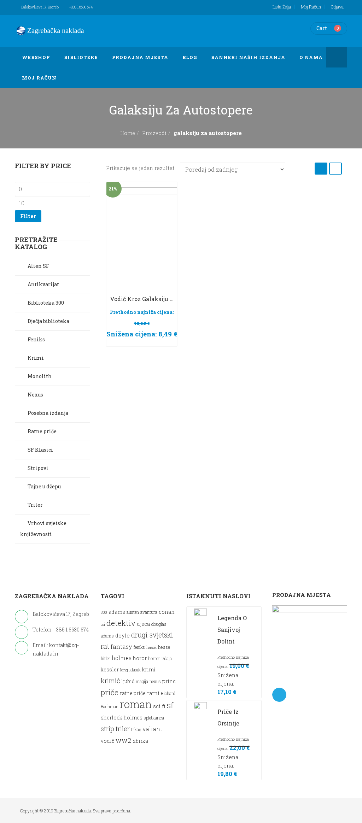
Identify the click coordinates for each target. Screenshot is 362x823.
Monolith (40, 376)
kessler (110, 669)
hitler (105, 658)
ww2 (124, 740)
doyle (122, 635)
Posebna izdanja (48, 413)
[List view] (335, 168)
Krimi (36, 357)
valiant (152, 729)
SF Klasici (40, 449)
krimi (149, 669)
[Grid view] (321, 168)
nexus (155, 681)
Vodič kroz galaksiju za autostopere (161, 298)
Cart (321, 28)
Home (127, 133)
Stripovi (38, 468)
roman (136, 704)
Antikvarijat (43, 284)
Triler (35, 504)
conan (167, 611)
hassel (151, 647)
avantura (148, 612)
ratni (153, 693)
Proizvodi (154, 133)
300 (104, 612)
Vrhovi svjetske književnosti (43, 528)
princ (169, 680)
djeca (143, 624)
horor (140, 658)
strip (107, 728)
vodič (107, 741)
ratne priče (133, 693)
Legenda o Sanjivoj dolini (232, 629)
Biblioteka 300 (46, 302)
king (124, 670)
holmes (122, 658)
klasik (135, 669)
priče (109, 692)
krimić (110, 680)
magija (142, 681)
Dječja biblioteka (48, 321)
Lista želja (282, 7)
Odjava (337, 7)
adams (117, 612)
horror (154, 658)
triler (123, 728)
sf (170, 705)
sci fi (159, 706)
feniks (139, 647)
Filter (28, 215)
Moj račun (311, 7)
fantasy (121, 646)
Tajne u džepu (44, 486)
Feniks (36, 339)
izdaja (167, 658)
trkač (136, 729)
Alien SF (38, 266)
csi (103, 624)
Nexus (35, 394)
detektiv (120, 623)
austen (133, 612)
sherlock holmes (121, 717)
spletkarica (154, 718)
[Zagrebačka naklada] (50, 31)
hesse (164, 647)
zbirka (140, 740)
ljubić (128, 681)
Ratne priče (42, 431)
